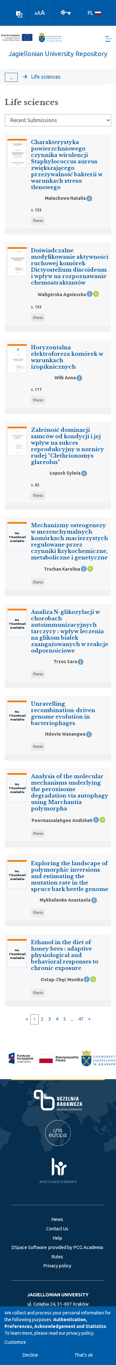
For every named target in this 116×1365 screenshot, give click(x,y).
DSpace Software (29, 1247)
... (11, 77)
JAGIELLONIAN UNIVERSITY (58, 1294)
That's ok (83, 1355)
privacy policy (79, 1333)
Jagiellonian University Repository (58, 53)
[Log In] (66, 12)
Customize (15, 1342)
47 (80, 1018)
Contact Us (57, 1228)
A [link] (35, 13)
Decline (30, 1355)
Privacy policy (57, 1265)
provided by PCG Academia (75, 1247)
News (57, 1219)
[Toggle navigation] (108, 39)
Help (57, 1238)
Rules (57, 1256)
